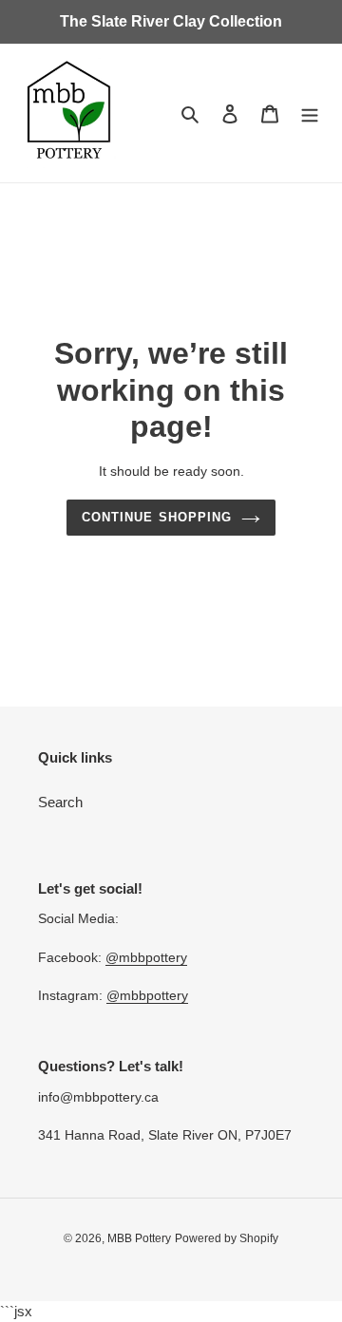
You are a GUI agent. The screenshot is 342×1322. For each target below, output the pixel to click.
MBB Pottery (139, 1238)
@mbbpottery (146, 957)
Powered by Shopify (226, 1238)
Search (60, 802)
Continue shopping (157, 517)
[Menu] (310, 113)
